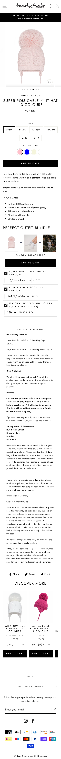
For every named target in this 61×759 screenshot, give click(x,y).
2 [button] (25, 90)
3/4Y (36, 137)
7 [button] (39, 90)
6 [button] (36, 90)
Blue (27, 152)
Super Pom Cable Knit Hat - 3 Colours (31, 273)
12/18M (36, 129)
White (41, 152)
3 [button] (28, 90)
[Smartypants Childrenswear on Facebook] (33, 721)
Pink (20, 152)
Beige (34, 152)
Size (30, 123)
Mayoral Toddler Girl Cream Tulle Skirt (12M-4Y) (31, 305)
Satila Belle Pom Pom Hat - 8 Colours (41, 628)
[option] (30, 17)
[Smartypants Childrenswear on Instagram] (26, 721)
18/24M (51, 129)
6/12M (22, 129)
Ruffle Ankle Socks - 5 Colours (26, 289)
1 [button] (22, 90)
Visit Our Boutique (30, 686)
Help (30, 676)
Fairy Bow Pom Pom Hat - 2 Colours (15, 628)
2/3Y (24, 137)
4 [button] (31, 90)
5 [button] (33, 89)
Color (30, 145)
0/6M (9, 129)
